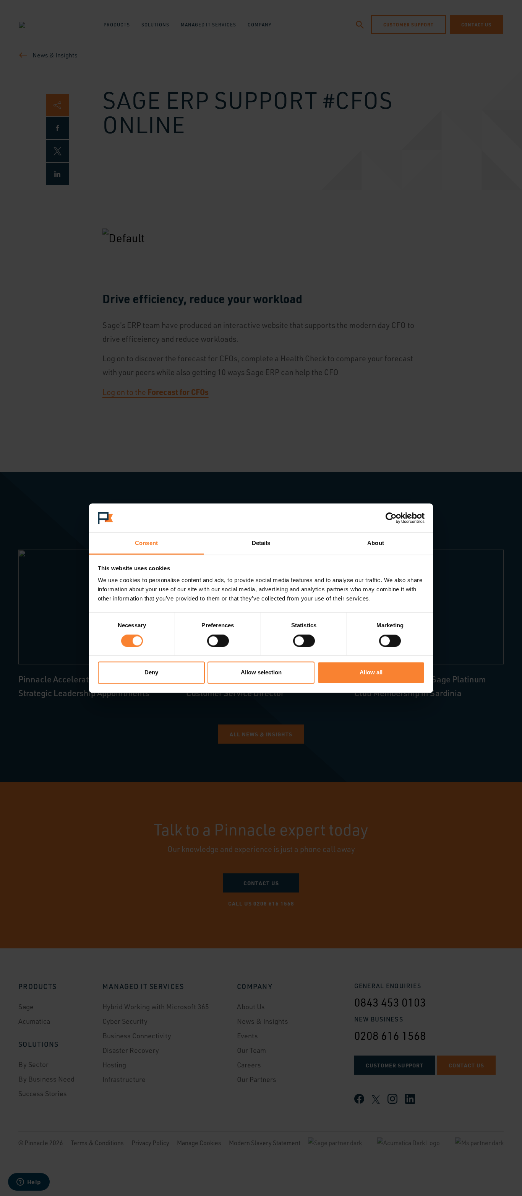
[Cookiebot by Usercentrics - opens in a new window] (391, 518)
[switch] (218, 641)
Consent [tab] (146, 543)
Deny (151, 672)
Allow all (371, 672)
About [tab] (375, 543)
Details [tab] (261, 543)
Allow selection (261, 672)
